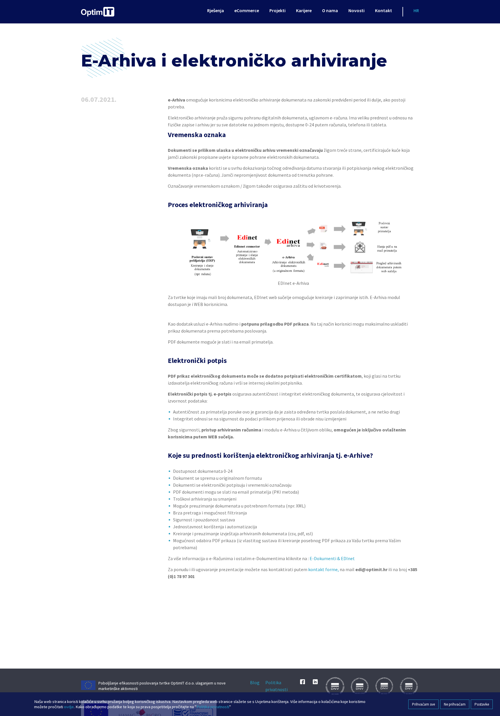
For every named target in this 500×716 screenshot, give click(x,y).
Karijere (304, 10)
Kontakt (383, 10)
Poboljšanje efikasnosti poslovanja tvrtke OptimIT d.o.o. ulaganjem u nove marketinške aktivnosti (162, 685)
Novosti (356, 10)
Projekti (277, 10)
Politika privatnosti (276, 686)
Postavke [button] (482, 704)
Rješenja (215, 10)
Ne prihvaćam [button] (455, 704)
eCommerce (246, 10)
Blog (255, 682)
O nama (330, 10)
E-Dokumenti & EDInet (332, 558)
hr (416, 10)
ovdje (69, 706)
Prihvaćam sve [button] (423, 704)
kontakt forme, (323, 569)
